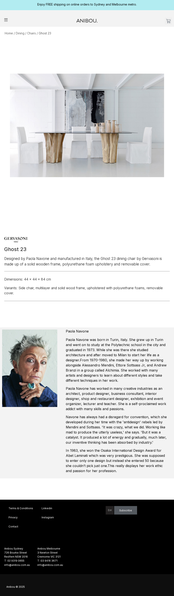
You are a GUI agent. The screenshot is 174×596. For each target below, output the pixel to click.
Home (9, 33)
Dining (20, 33)
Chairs (31, 33)
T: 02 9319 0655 (14, 560)
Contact (13, 526)
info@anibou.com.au (17, 565)
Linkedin (47, 508)
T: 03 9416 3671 (47, 560)
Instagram (48, 517)
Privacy (13, 517)
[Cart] (168, 21)
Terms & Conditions (20, 508)
